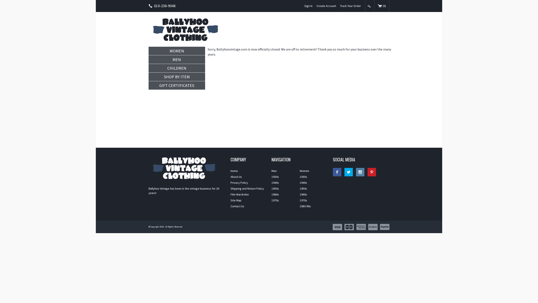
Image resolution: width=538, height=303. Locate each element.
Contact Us (237, 206)
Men (177, 59)
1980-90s (305, 206)
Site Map (236, 200)
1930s (275, 177)
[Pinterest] (372, 172)
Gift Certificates (176, 85)
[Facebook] (337, 172)
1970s (275, 200)
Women (177, 50)
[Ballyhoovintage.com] (187, 29)
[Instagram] (360, 172)
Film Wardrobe (240, 194)
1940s (275, 183)
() (384, 6)
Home (234, 171)
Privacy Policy (239, 183)
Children (176, 68)
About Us (236, 177)
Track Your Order (350, 6)
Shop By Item (177, 76)
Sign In (308, 6)
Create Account (326, 6)
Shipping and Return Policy (247, 188)
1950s (275, 188)
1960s (275, 194)
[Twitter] (348, 172)
